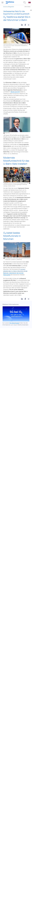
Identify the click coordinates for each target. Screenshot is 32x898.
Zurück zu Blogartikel (8, 6)
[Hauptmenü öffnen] (2, 2)
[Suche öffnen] (24, 2)
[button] (22, 25)
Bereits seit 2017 (15, 91)
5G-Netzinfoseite (14, 323)
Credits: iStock (6, 47)
